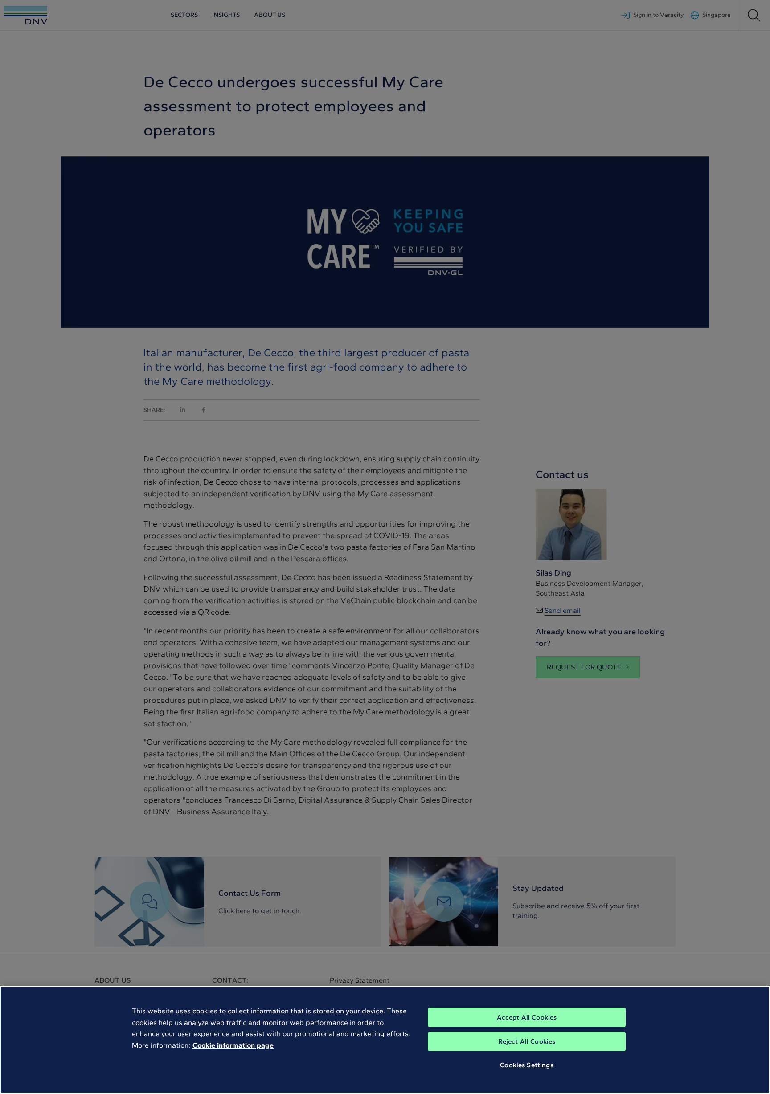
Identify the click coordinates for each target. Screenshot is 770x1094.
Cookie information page (233, 1045)
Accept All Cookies (527, 1017)
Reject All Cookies (527, 1041)
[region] (385, 1040)
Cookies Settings (526, 1065)
